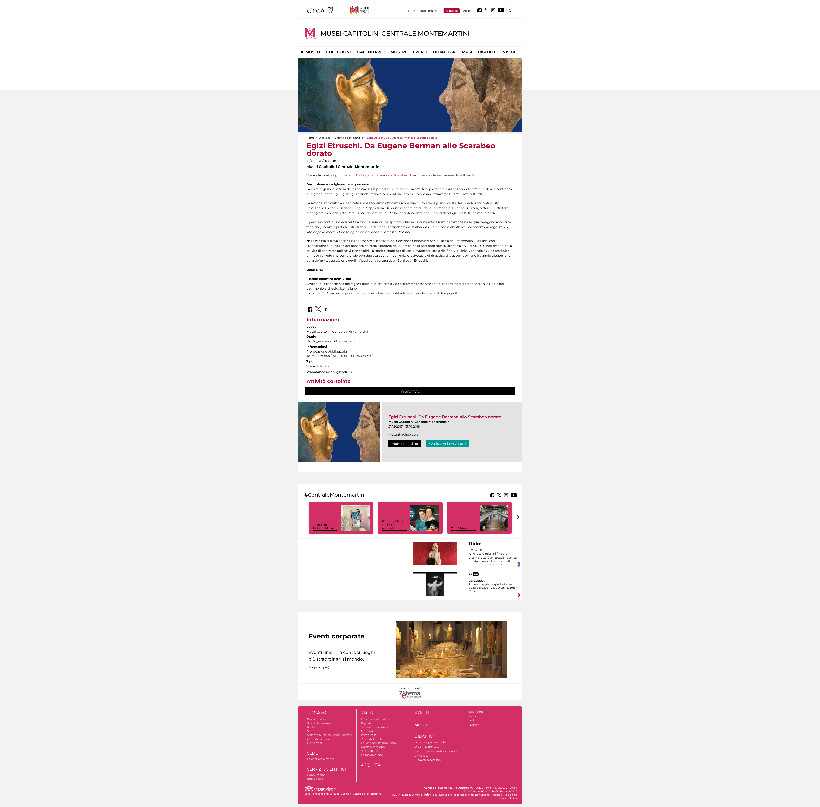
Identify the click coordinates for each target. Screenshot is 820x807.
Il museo (310, 52)
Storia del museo (319, 723)
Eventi (420, 52)
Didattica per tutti (426, 746)
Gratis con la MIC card (447, 444)
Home (310, 137)
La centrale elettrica (321, 758)
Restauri (313, 727)
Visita (509, 52)
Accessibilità (369, 750)
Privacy (432, 794)
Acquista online (405, 444)
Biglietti (366, 723)
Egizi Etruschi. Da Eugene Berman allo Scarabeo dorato (376, 175)
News (472, 716)
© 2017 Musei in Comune (407, 794)
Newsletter (314, 742)
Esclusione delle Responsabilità (458, 794)
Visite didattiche (372, 739)
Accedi (468, 10)
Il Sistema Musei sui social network (394, 524)
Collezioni (338, 52)
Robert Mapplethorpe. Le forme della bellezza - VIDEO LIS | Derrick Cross (493, 588)
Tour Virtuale (460, 528)
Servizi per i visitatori (375, 727)
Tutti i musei (428, 10)
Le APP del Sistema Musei (323, 526)
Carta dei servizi (318, 739)
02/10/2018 (493, 557)
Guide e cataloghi (373, 747)
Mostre (399, 52)
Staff (310, 731)
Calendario (371, 52)
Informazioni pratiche (376, 719)
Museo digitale (479, 52)
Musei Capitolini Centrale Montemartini (395, 33)
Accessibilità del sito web (504, 796)
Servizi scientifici (326, 769)
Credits (484, 794)
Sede (312, 753)
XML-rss (512, 798)
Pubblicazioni (317, 774)
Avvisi (472, 720)
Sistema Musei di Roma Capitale (329, 735)
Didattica (444, 52)
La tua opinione (372, 754)
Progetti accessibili (427, 760)
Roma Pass (368, 735)
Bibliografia (315, 778)
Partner (473, 725)
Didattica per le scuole (348, 137)
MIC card (367, 731)
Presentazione (317, 719)
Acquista (452, 10)
